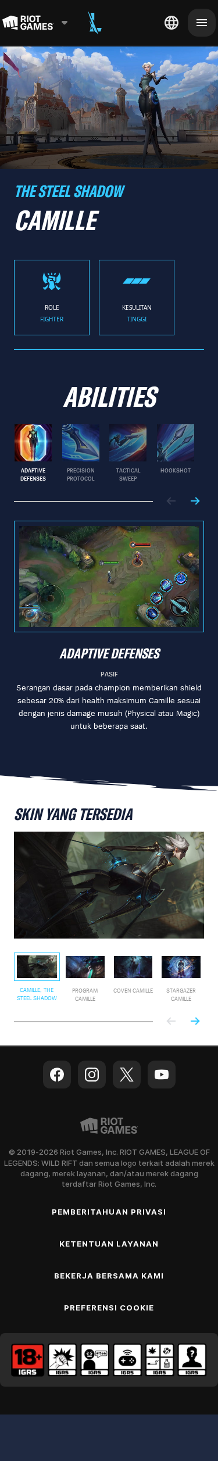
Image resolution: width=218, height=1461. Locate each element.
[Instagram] (92, 1075)
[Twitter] (127, 1075)
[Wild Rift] (94, 22)
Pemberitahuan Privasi (109, 1211)
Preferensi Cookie (109, 1307)
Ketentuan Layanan (109, 1243)
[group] (104, 453)
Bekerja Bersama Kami (109, 1275)
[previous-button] (171, 502)
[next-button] (194, 502)
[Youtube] (162, 1075)
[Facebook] (57, 1075)
